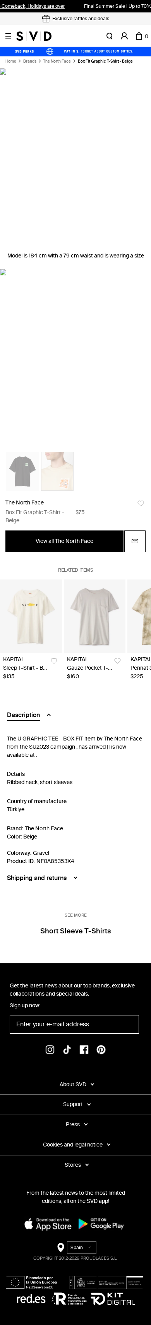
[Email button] (135, 541)
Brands (29, 61)
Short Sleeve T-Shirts (75, 931)
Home (10, 61)
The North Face (57, 61)
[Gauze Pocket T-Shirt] (95, 616)
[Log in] (124, 36)
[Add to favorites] (141, 503)
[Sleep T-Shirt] (31, 616)
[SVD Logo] (33, 36)
